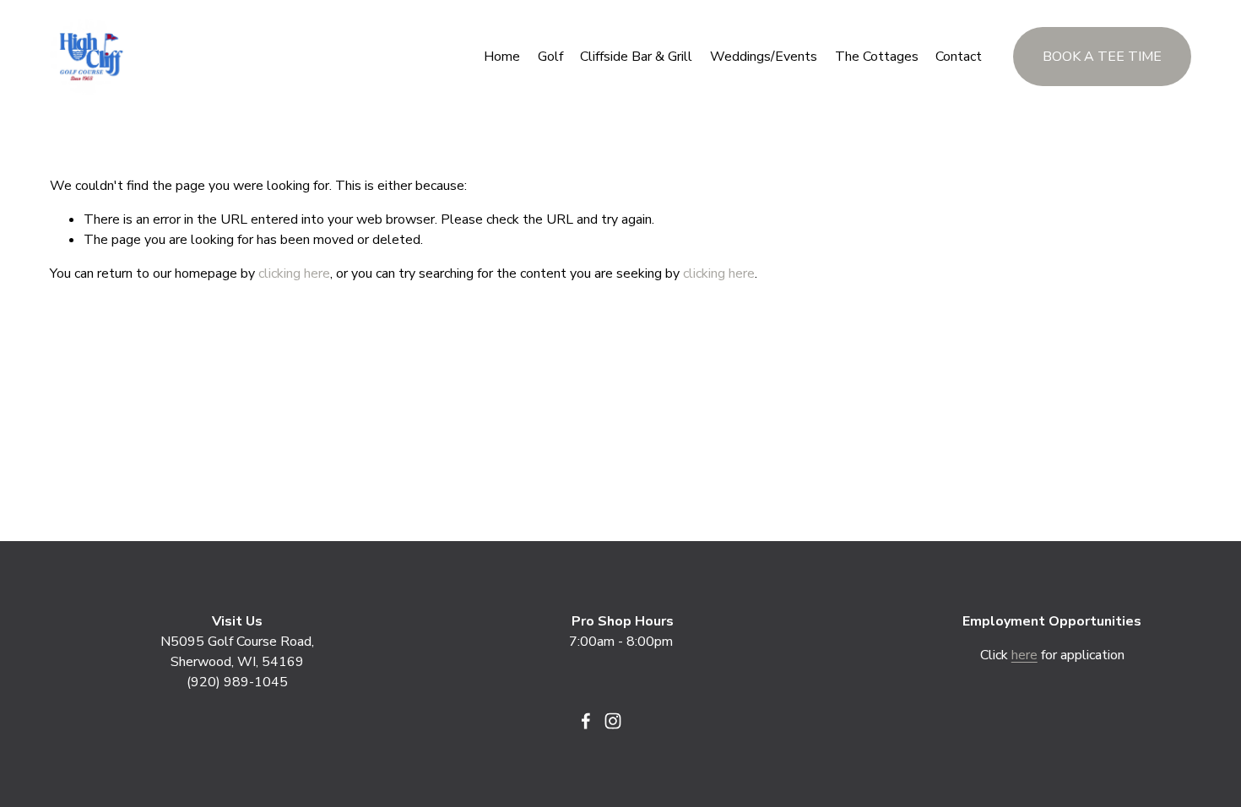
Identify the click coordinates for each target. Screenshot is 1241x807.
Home (502, 56)
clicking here (294, 273)
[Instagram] (612, 720)
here (1024, 655)
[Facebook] (585, 720)
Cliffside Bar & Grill (636, 56)
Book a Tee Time (1102, 56)
